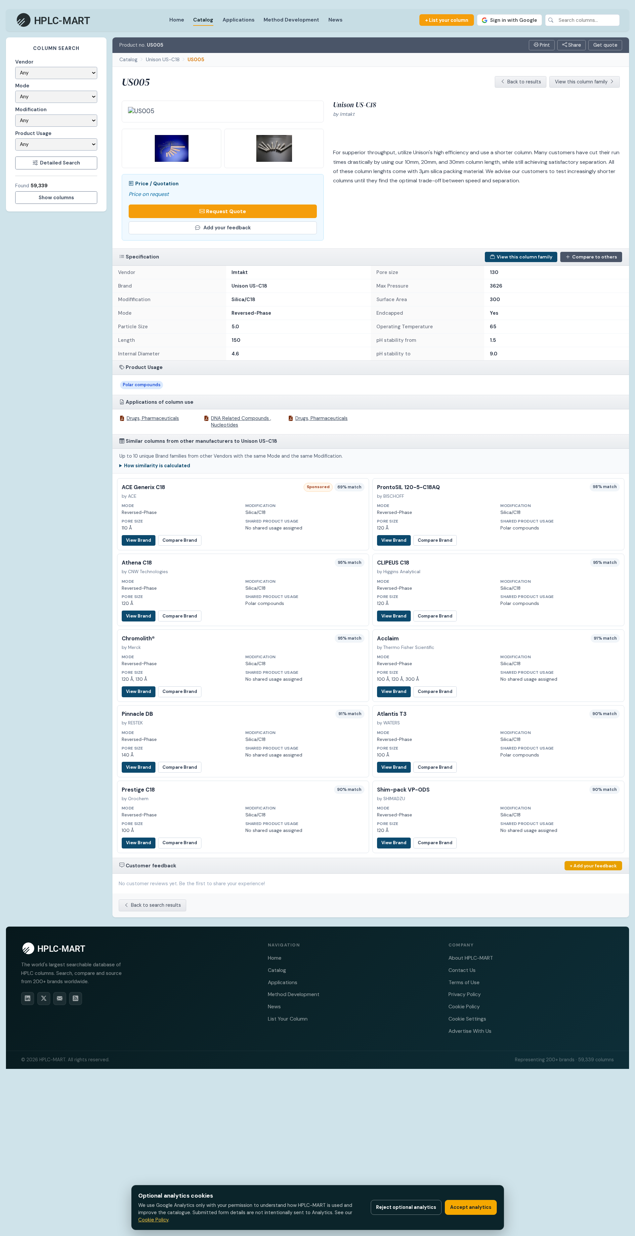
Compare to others (594, 257)
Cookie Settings (467, 1018)
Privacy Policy (464, 994)
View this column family (581, 82)
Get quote (605, 45)
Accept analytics (470, 1207)
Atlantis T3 (391, 713)
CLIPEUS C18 (393, 562)
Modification (31, 109)
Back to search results (156, 905)
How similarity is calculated (157, 466)
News (335, 19)
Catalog (203, 19)
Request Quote (226, 211)
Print (544, 45)
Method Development (291, 19)
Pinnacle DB (137, 713)
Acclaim (388, 638)
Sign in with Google (513, 20)
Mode (22, 85)
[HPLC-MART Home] (53, 20)
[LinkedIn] (27, 998)
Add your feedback (227, 227)
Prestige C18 (138, 789)
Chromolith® (138, 638)
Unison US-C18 (163, 59)
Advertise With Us (469, 1031)
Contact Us (462, 970)
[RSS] (75, 998)
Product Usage (33, 133)
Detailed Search (60, 163)
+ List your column (446, 20)
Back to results (524, 82)
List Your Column (288, 1018)
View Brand (138, 540)
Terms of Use (464, 982)
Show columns (56, 197)
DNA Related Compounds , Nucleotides (241, 421)
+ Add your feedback (593, 866)
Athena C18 (137, 562)
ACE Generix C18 (143, 487)
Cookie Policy (464, 1006)
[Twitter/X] (43, 998)
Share (574, 45)
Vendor (24, 62)
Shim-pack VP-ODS (403, 789)
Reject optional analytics (406, 1207)
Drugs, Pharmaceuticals (153, 418)
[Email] (59, 998)
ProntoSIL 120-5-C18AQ (408, 487)
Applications (239, 19)
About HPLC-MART (470, 957)
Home (176, 19)
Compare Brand (179, 540)
